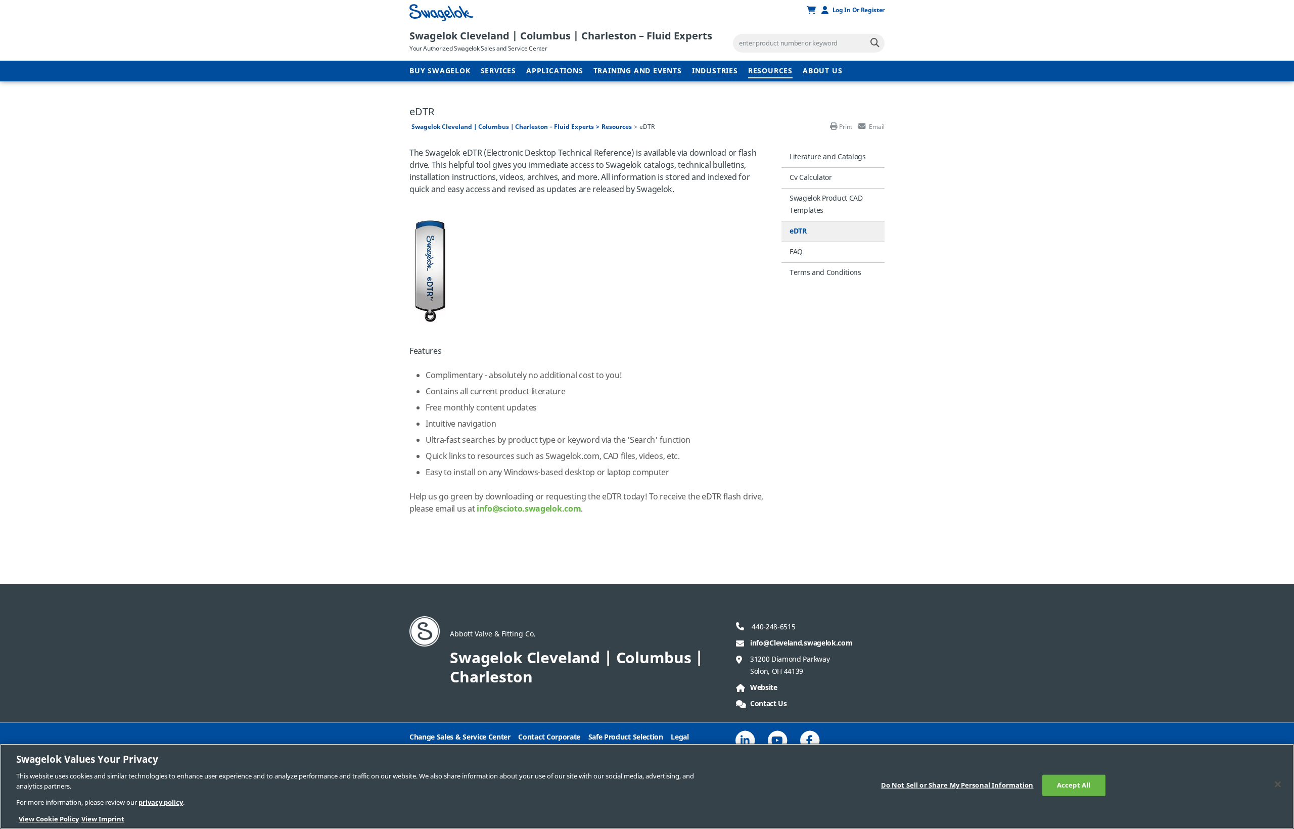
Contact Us (768, 704)
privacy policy (160, 802)
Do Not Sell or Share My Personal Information (957, 785)
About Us (822, 71)
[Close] (1278, 784)
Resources (770, 71)
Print (845, 126)
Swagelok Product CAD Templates (826, 204)
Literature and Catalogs (828, 157)
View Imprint (102, 818)
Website (763, 687)
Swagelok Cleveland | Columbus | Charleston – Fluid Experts (560, 36)
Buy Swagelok (440, 71)
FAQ (796, 252)
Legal (679, 737)
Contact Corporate (549, 737)
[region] (647, 786)
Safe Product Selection (625, 737)
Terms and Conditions (825, 272)
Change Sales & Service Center (460, 737)
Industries (715, 71)
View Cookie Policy (49, 818)
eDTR (798, 231)
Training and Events (637, 71)
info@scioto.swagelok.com (529, 509)
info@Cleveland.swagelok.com (801, 643)
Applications (554, 71)
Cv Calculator (811, 177)
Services (498, 71)
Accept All (1073, 785)
